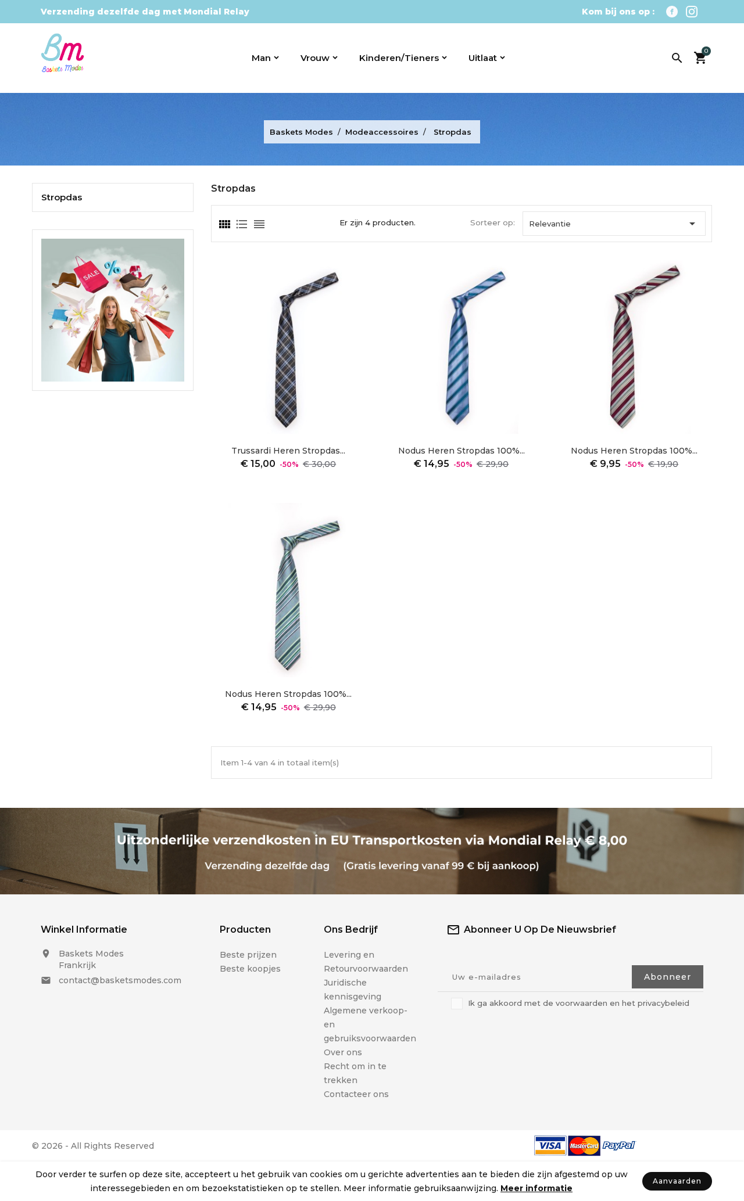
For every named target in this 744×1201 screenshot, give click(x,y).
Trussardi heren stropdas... (288, 450)
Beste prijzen (248, 955)
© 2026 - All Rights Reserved (93, 1146)
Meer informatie (536, 1188)
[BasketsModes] (112, 309)
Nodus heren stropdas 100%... (461, 450)
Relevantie (614, 224)
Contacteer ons (356, 1094)
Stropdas (61, 197)
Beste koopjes (250, 968)
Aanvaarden (677, 1181)
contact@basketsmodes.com (120, 980)
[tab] (223, 224)
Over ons (343, 1052)
